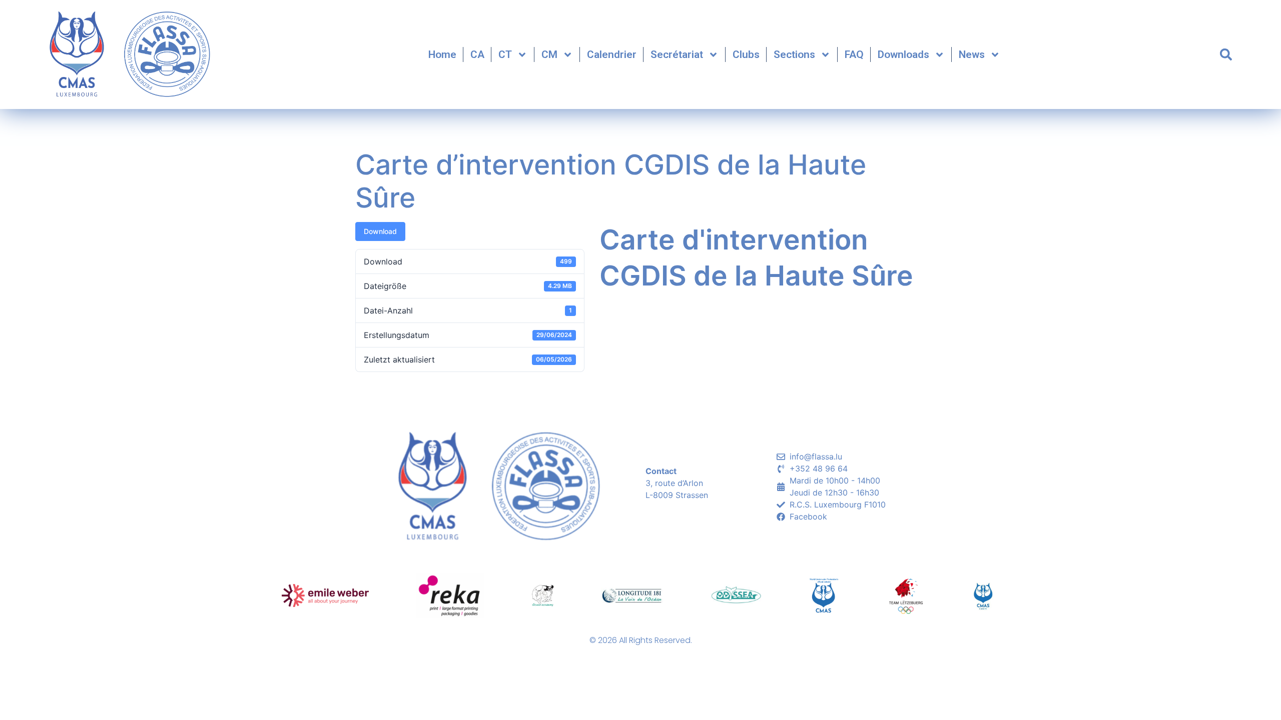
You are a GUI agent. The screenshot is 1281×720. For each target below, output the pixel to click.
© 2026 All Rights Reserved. (640, 640)
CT (505, 54)
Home (442, 54)
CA (477, 54)
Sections (794, 54)
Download (380, 231)
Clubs (746, 54)
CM (549, 54)
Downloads (903, 54)
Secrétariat (677, 54)
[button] (1226, 55)
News (972, 54)
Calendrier (611, 54)
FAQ (854, 54)
